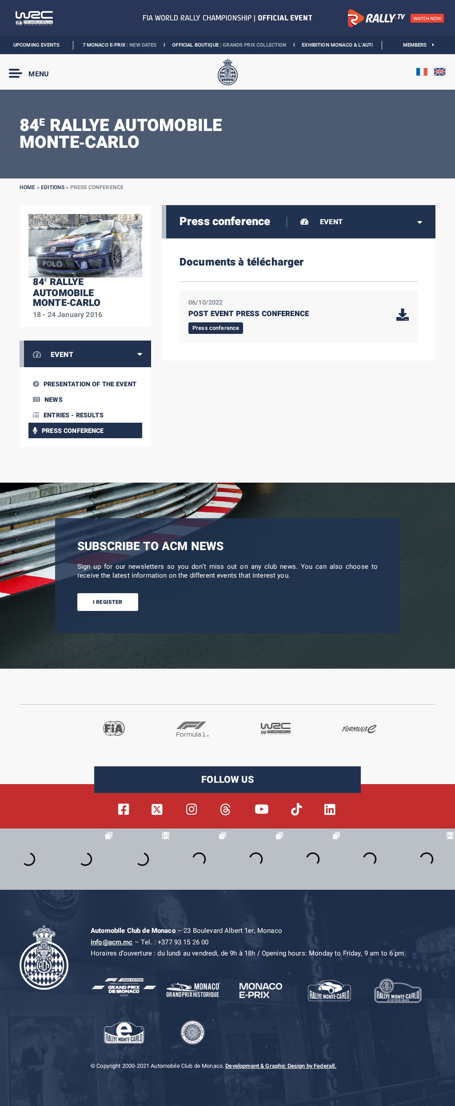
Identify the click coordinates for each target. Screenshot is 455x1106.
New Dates (102, 45)
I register (108, 602)
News (53, 399)
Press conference (73, 431)
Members (418, 45)
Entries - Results (74, 415)
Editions (52, 187)
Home (28, 187)
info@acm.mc (112, 942)
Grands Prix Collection (214, 45)
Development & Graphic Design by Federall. (280, 1066)
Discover (369, 45)
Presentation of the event (90, 384)
